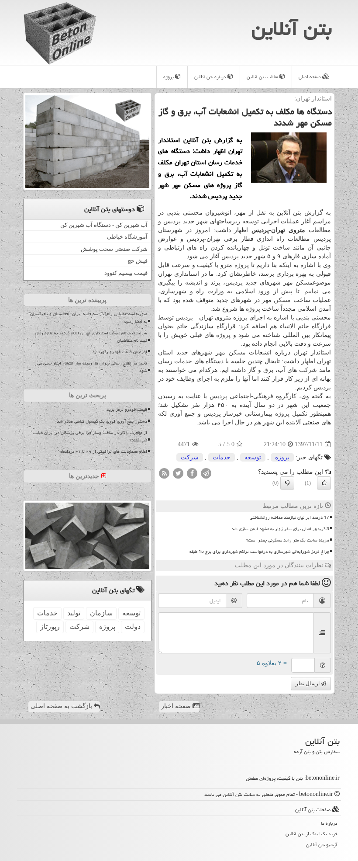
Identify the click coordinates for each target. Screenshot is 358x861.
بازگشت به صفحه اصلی (62, 706)
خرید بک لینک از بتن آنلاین (311, 833)
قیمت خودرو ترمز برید (127, 409)
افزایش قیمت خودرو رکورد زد (119, 351)
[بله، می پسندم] (324, 483)
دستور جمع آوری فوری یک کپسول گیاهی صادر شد (102, 421)
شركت (308, 370)
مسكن (282, 300)
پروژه (169, 76)
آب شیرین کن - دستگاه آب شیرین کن (104, 225)
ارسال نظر (308, 683)
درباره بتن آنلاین (210, 76)
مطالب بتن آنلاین (263, 76)
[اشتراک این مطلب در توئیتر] (178, 473)
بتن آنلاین (291, 28)
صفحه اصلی (310, 76)
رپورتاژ (50, 626)
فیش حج (137, 260)
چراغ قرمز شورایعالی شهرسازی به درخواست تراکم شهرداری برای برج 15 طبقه (259, 551)
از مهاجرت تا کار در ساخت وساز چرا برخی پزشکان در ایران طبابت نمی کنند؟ (90, 436)
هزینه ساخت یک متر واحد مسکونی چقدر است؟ (287, 540)
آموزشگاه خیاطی (127, 236)
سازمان (101, 613)
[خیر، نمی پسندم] (287, 483)
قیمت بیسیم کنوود (126, 273)
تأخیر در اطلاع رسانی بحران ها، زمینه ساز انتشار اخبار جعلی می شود (92, 367)
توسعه (250, 221)
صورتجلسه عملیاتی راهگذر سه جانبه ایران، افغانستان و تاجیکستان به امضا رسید (88, 317)
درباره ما (329, 823)
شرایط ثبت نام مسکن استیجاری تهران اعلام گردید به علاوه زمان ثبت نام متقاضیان (91, 337)
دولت (133, 626)
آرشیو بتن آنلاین (321, 844)
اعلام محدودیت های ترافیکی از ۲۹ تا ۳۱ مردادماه (103, 451)
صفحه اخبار (177, 706)
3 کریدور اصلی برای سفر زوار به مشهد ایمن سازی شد (280, 528)
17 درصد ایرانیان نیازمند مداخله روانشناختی (289, 517)
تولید (73, 613)
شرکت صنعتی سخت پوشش (114, 249)
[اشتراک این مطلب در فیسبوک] (192, 473)
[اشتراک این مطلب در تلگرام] (206, 473)
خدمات (183, 361)
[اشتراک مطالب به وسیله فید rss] (164, 473)
